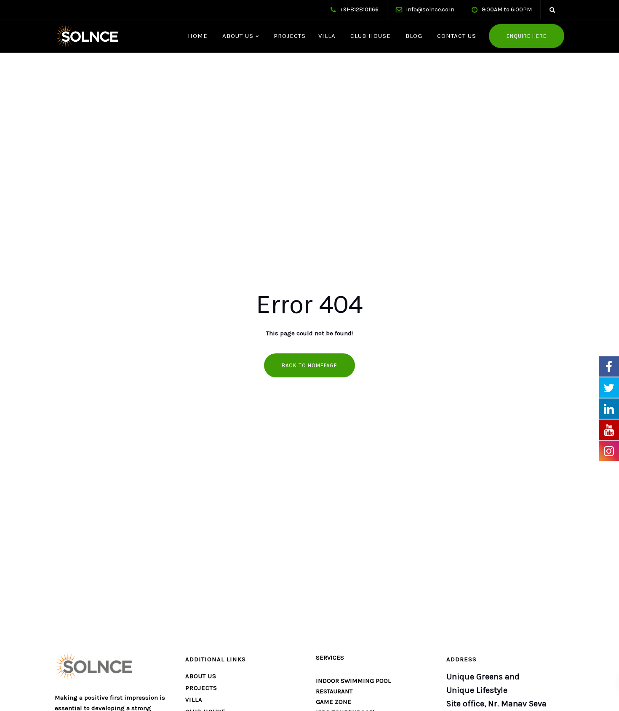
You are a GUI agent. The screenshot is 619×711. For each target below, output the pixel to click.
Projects (289, 36)
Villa (327, 36)
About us (200, 676)
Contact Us (455, 36)
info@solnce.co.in (430, 9)
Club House (369, 36)
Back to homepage (309, 365)
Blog (412, 36)
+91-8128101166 (359, 9)
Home (197, 36)
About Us (236, 36)
